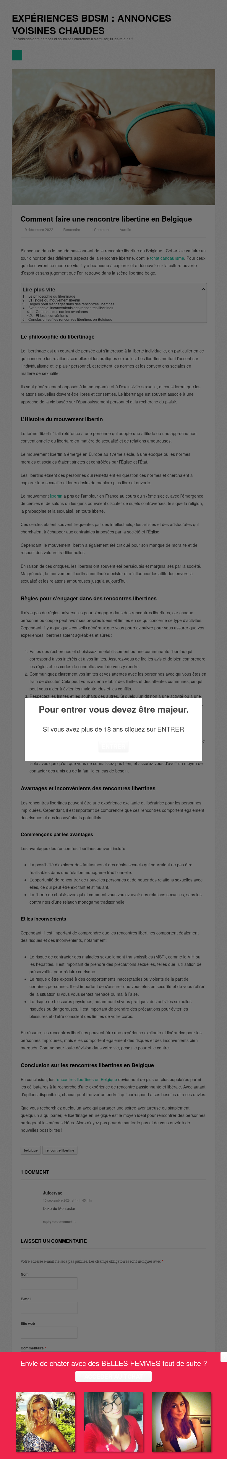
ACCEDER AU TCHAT (113, 1376)
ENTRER (113, 746)
